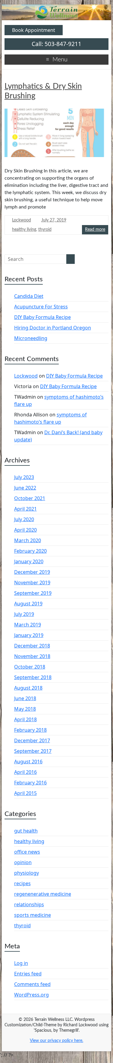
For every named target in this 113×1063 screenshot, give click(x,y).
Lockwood (21, 220)
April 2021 (25, 508)
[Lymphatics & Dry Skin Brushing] (57, 135)
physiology (26, 873)
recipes (22, 883)
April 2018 (25, 719)
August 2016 (28, 761)
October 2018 (29, 666)
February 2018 (30, 730)
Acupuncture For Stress (41, 306)
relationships (29, 904)
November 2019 (32, 582)
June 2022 (25, 487)
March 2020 (27, 540)
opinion (23, 862)
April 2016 (25, 772)
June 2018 (25, 698)
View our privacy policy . (56, 1041)
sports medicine (32, 915)
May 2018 (25, 709)
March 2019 (27, 624)
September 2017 (33, 751)
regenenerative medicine (42, 894)
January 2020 (28, 561)
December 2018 (32, 645)
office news (27, 851)
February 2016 (30, 782)
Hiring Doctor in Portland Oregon (52, 327)
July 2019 (24, 614)
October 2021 (29, 498)
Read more (95, 229)
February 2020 (30, 551)
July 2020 (24, 519)
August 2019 (28, 603)
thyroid (45, 229)
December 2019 (32, 572)
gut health (26, 830)
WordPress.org (31, 994)
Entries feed (28, 973)
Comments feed (32, 984)
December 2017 (32, 740)
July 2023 (24, 477)
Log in (21, 963)
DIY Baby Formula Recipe (42, 317)
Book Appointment (33, 30)
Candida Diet (28, 296)
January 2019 (28, 635)
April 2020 (25, 530)
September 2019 (33, 593)
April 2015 (25, 793)
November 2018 (32, 656)
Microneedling (30, 338)
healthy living (24, 229)
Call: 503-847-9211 (56, 44)
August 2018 (28, 687)
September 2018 (33, 677)
